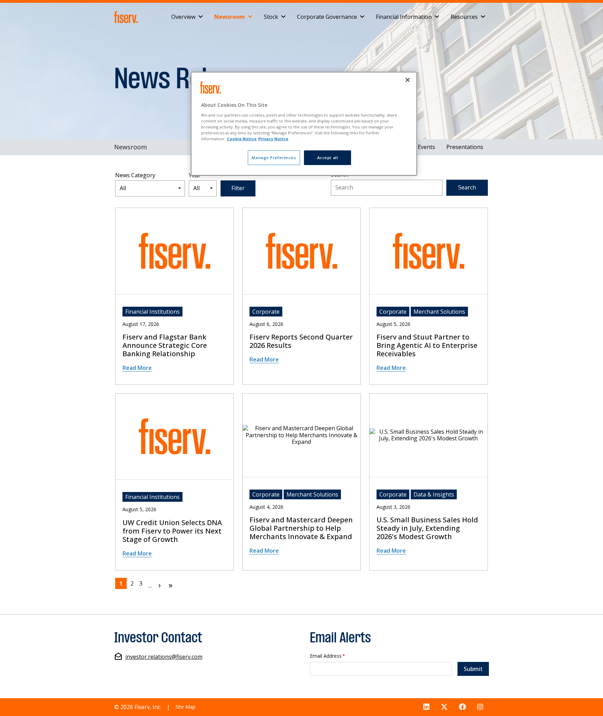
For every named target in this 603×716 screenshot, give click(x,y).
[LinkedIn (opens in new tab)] (426, 707)
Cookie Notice (241, 138)
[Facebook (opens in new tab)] (462, 707)
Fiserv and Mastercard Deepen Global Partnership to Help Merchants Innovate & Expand (301, 528)
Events (426, 147)
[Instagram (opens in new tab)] (480, 707)
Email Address (327, 656)
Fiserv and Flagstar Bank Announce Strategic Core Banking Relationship (164, 345)
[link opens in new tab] (127, 17)
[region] (304, 124)
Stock (271, 17)
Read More (137, 368)
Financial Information (404, 17)
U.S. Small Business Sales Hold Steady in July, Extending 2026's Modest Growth (427, 528)
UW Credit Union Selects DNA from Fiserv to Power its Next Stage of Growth (172, 531)
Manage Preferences (274, 157)
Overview (183, 17)
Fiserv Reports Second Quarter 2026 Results (301, 341)
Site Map (185, 706)
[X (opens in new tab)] (444, 707)
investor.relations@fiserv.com (163, 657)
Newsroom (229, 17)
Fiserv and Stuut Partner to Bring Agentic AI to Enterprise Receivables (427, 345)
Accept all (327, 157)
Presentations (464, 147)
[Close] (407, 80)
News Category (135, 175)
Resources (464, 17)
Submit (473, 669)
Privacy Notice (273, 138)
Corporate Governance (327, 17)
